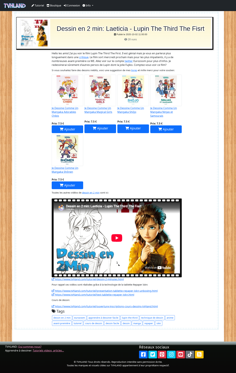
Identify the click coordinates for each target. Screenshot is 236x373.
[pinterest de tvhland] (162, 354)
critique (83, 57)
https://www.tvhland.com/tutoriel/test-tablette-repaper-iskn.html (94, 294)
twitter (129, 61)
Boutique (55, 5)
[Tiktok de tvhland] (190, 354)
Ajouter (69, 129)
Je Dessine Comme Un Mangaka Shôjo (130, 110)
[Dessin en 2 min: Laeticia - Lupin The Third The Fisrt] (34, 32)
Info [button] (88, 5)
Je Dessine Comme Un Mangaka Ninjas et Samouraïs (163, 112)
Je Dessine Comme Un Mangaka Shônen (65, 170)
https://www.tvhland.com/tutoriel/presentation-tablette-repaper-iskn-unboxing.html (106, 291)
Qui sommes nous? (29, 346)
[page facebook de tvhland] (143, 354)
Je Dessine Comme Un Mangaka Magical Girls (98, 110)
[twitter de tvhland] (152, 354)
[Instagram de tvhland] (171, 354)
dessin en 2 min (91, 192)
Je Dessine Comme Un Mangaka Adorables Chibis (65, 112)
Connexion (73, 5)
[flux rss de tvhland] (199, 354)
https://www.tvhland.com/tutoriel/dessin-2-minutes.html (89, 279)
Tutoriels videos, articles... (48, 350)
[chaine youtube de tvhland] (180, 354)
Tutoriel (39, 5)
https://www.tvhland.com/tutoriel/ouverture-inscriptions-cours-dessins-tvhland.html (106, 306)
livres (134, 70)
